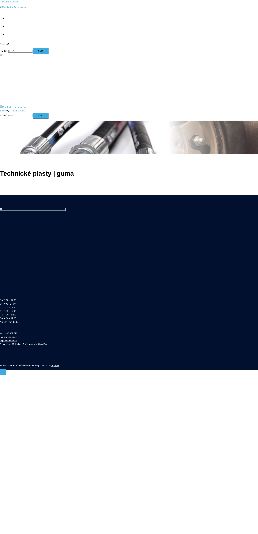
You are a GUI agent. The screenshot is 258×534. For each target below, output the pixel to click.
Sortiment (11, 34)
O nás (9, 18)
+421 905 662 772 (8, 333)
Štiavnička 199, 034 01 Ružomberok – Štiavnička (23, 344)
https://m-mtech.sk (8, 341)
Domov (9, 13)
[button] (6, 44)
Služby (9, 26)
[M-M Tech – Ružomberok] (13, 7)
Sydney (55, 365)
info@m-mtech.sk (8, 337)
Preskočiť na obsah (9, 2)
